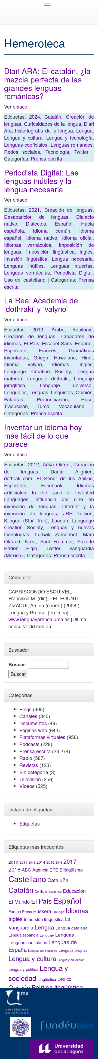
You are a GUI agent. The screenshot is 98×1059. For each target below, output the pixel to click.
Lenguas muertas (71, 265)
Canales (28, 715)
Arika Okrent (57, 464)
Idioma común (51, 230)
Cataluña (58, 879)
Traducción (16, 406)
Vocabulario (71, 406)
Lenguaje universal (66, 385)
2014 (40, 862)
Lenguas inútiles (24, 265)
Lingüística (47, 979)
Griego (40, 357)
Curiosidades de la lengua (52, 123)
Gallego (58, 911)
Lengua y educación (70, 960)
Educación (74, 890)
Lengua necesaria (72, 258)
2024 (34, 116)
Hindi (87, 357)
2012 (33, 464)
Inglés (86, 251)
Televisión (30, 779)
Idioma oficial (77, 237)
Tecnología (57, 151)
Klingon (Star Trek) (26, 520)
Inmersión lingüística (44, 919)
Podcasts (29, 743)
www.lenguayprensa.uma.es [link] (39, 619)
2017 (69, 861)
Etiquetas (29, 823)
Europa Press (20, 911)
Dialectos (36, 223)
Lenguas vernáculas (27, 272)
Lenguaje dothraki (48, 378)
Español (63, 223)
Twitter (81, 151)
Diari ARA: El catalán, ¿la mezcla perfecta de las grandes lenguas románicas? (47, 83)
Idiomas (60, 364)
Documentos (33, 722)
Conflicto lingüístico (48, 891)
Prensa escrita (46, 158)
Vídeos (27, 785)
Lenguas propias (73, 950)
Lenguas (38, 392)
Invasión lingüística (25, 258)
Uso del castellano (24, 279)
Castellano (27, 878)
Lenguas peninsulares (42, 950)
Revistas (28, 764)
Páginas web (33, 730)
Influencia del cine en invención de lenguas (49, 502)
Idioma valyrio (23, 364)
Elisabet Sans (57, 343)
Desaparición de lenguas (36, 216)
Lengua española (23, 935)
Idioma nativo (41, 237)
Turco (43, 406)
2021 (34, 209)
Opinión (84, 392)
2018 (14, 869)
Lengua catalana (72, 928)
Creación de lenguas (68, 209)
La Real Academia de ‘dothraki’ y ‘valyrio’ (41, 304)
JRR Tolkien (78, 513)
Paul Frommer (56, 541)
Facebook (51, 485)
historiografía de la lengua (44, 130)
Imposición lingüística (50, 251)
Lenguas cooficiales (25, 144)
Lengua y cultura (23, 137)
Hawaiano (65, 357)
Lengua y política (23, 969)
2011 (23, 862)
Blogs (25, 709)
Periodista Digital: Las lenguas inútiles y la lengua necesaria (41, 181)
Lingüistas (62, 392)
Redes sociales (22, 151)
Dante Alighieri (72, 471)
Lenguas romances (72, 144)
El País (31, 343)
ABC (26, 870)
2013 (37, 329)
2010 (13, 862)
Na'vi (30, 541)
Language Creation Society (37, 371)
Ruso (87, 399)
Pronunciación (52, 399)
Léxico (64, 978)
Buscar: (17, 664)
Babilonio (82, 329)
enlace (20, 106)
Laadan (60, 520)
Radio (25, 757)
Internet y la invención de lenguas (49, 510)
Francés (47, 350)
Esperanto (15, 350)
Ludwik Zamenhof (56, 534)
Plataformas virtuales (42, 736)
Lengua (84, 130)
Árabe (58, 329)
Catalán (52, 116)
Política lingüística (57, 987)
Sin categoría (33, 771)
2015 (50, 862)
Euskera (42, 911)
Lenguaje (47, 935)
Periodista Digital (73, 272)
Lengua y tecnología (69, 137)
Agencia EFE (45, 870)
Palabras (13, 399)
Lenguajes (15, 392)
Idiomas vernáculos (27, 244)
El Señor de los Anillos (64, 478)
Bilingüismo (71, 869)
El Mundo (19, 901)
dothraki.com (18, 478)
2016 (59, 862)
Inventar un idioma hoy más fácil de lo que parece (43, 435)
